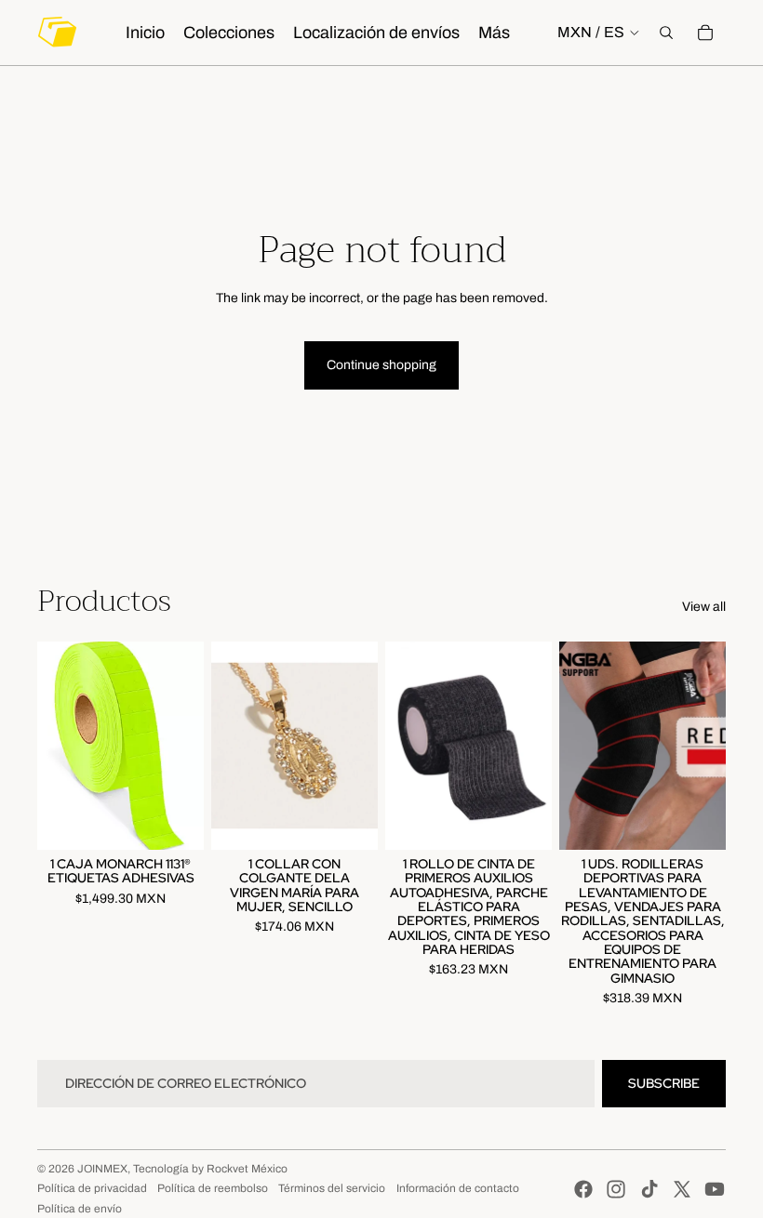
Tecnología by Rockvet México (210, 1168)
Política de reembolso (212, 1188)
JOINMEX (102, 1168)
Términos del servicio (331, 1188)
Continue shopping (381, 365)
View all (704, 607)
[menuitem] (494, 32)
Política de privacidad (92, 1188)
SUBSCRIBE (664, 1083)
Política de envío (79, 1208)
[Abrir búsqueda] (666, 32)
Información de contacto (457, 1188)
